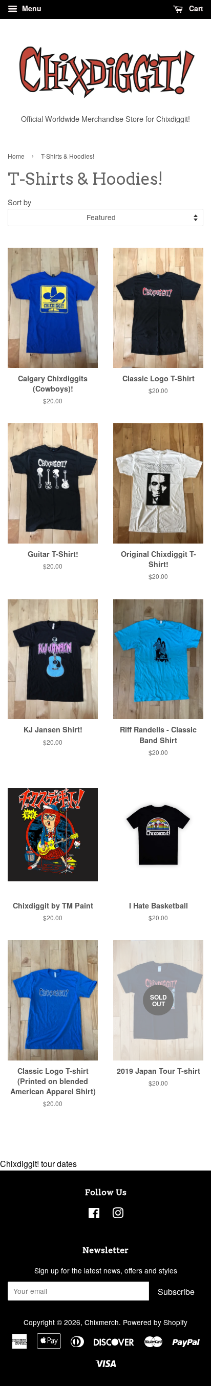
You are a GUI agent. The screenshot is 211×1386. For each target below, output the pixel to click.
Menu (30, 8)
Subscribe (176, 1291)
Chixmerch (102, 1322)
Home (16, 155)
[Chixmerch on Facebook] (94, 1214)
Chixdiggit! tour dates (38, 1164)
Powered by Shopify (155, 1322)
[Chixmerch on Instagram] (117, 1214)
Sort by (19, 202)
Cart (195, 8)
